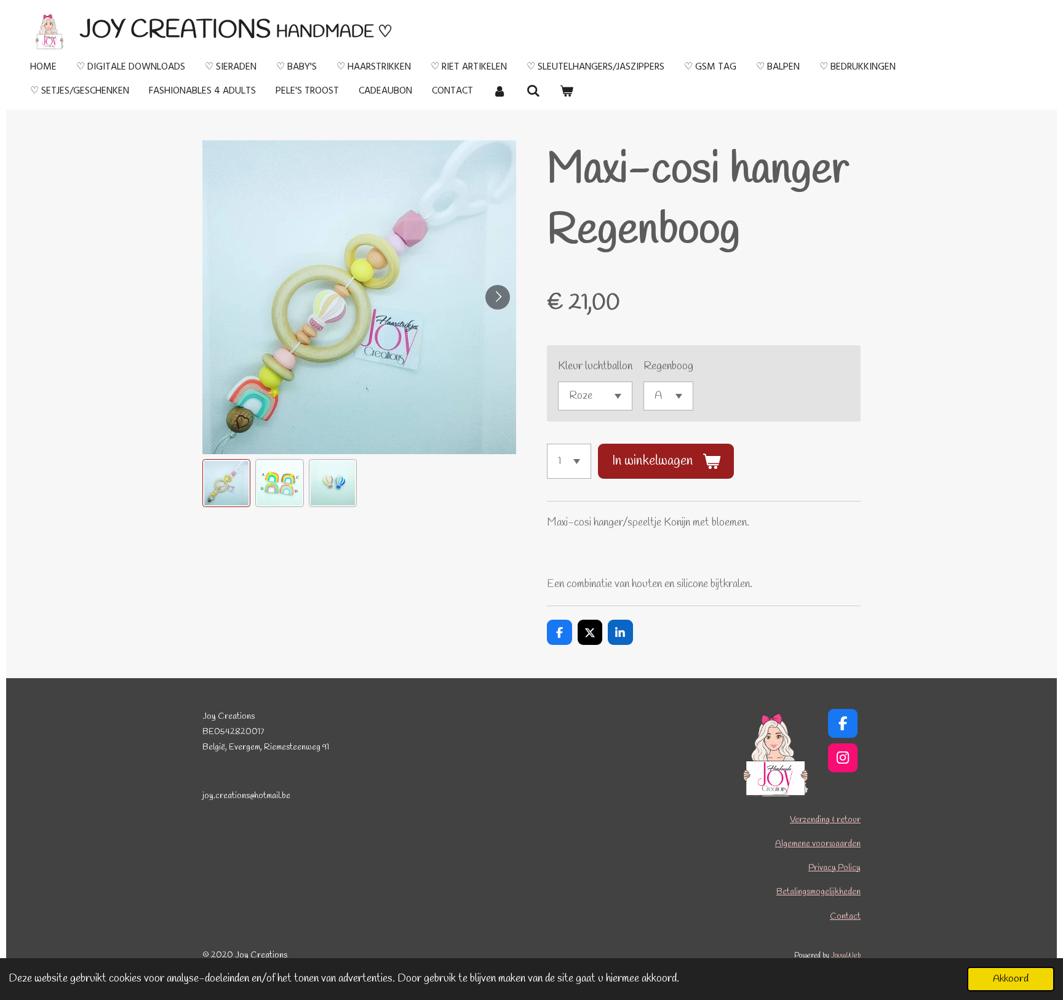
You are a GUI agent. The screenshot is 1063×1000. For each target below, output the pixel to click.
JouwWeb (846, 956)
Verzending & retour (825, 820)
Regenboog (668, 366)
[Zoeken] (532, 91)
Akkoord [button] (1011, 978)
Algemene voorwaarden (818, 844)
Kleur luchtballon (595, 366)
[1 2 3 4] (569, 461)
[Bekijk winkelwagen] (566, 91)
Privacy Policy (834, 868)
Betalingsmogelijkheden (818, 892)
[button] (226, 483)
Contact (845, 916)
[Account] (499, 91)
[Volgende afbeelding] (497, 297)
